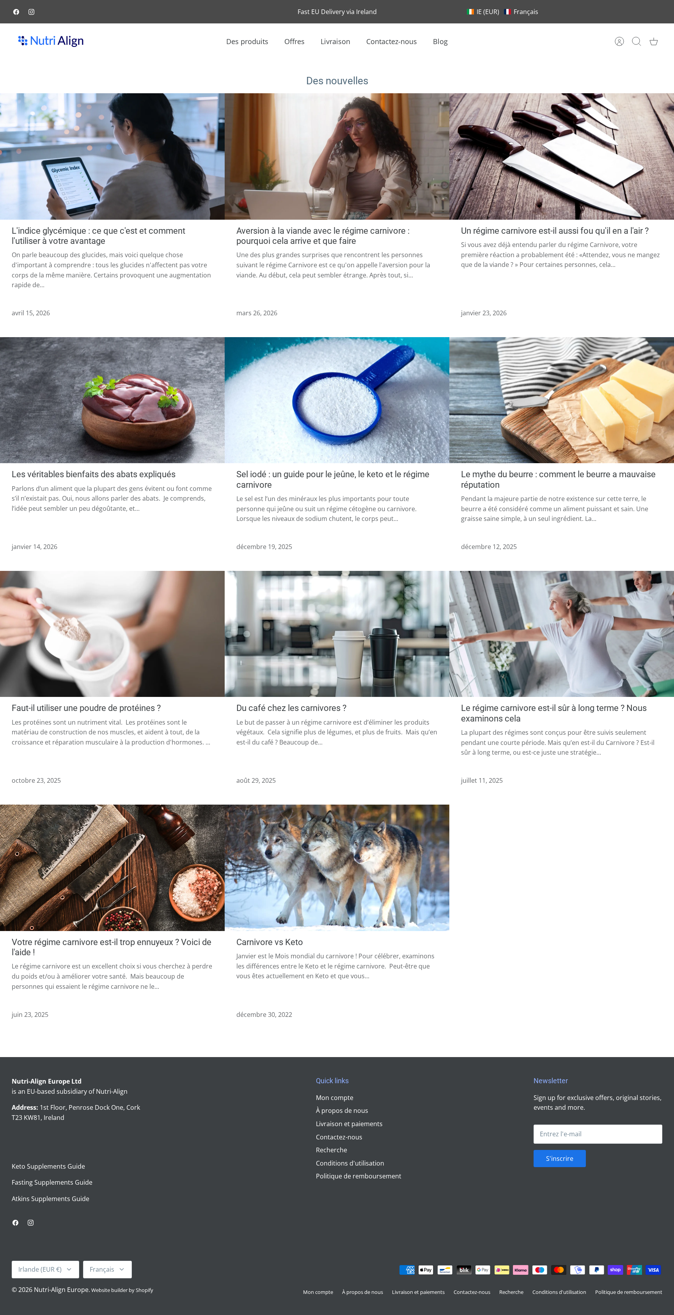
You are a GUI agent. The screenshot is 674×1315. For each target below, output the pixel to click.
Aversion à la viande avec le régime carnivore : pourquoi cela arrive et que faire (323, 236)
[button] (502, 11)
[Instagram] (31, 12)
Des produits (247, 41)
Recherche (331, 1150)
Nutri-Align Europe (61, 1289)
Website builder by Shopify (122, 1290)
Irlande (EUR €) (40, 1269)
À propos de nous (342, 1110)
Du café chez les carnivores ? (291, 708)
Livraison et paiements (349, 1124)
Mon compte (334, 1097)
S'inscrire (559, 1158)
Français (102, 1269)
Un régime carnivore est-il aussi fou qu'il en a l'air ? (555, 231)
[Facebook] (16, 12)
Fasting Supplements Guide (52, 1182)
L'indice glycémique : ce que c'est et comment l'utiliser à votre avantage (98, 236)
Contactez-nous (391, 41)
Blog (440, 41)
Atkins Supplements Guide (50, 1198)
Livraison (335, 41)
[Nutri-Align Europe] (51, 41)
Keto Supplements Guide (48, 1166)
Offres (294, 41)
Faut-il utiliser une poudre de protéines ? (86, 708)
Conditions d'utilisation (350, 1163)
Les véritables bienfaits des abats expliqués (94, 474)
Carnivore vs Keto (269, 942)
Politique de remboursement (358, 1176)
